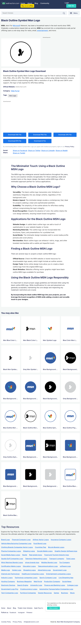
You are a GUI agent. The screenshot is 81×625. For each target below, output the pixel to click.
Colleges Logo (72, 585)
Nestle (24, 555)
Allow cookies (53, 608)
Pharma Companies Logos (11, 551)
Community (44, 3)
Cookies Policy (6, 622)
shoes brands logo (32, 562)
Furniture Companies (28, 593)
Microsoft (16, 26)
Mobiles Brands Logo (49, 562)
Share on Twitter (34, 151)
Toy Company (64, 562)
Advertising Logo (44, 570)
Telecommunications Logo (48, 566)
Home (23, 3)
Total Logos (70, 559)
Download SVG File (14, 135)
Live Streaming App (66, 578)
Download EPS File (14, 141)
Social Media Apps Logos (10, 555)
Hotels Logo (16, 570)
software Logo (65, 566)
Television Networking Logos (36, 559)
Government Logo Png (9, 589)
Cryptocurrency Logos (28, 589)
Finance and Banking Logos (54, 585)
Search (65, 13)
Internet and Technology (10, 574)
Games (56, 593)
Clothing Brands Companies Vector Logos (17, 547)
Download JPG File (65, 135)
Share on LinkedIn (48, 151)
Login (67, 3)
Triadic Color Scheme (25, 608)
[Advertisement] (61, 52)
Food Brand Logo (39, 543)
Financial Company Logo (21, 540)
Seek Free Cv (38, 608)
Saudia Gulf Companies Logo (12, 559)
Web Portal (15, 91)
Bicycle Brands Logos (56, 547)
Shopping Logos (29, 570)
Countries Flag (40, 547)
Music (72, 593)
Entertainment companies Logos (58, 574)
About (29, 3)
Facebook (13, 612)
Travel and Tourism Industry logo (56, 555)
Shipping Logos (29, 551)
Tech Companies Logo (9, 593)
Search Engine (22, 585)
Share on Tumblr (19, 153)
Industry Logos (7, 578)
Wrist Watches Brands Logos (12, 562)
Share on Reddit (62, 151)
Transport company (56, 559)
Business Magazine (24, 581)
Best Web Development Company (68, 622)
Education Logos (29, 566)
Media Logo (5, 570)
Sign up (71, 6)
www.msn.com (21, 87)
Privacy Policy (17, 622)
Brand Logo (5, 540)
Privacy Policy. (69, 146)
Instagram (21, 612)
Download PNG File (40, 135)
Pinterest (29, 612)
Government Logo (60, 570)
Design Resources (45, 593)
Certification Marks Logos (11, 566)
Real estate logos (35, 555)
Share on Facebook (20, 151)
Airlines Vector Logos (41, 540)
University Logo (36, 585)
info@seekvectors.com (31, 622)
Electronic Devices (8, 585)
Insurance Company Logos (61, 540)
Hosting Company (8, 581)
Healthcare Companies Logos (33, 574)
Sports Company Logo (48, 578)
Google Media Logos (45, 551)
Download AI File (40, 141)
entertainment (42, 30)
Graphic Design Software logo (66, 551)
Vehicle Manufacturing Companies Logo (16, 543)
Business (64, 593)
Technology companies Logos (26, 578)
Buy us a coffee (27, 6)
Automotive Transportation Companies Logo (56, 589)
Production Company (52, 581)
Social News (66, 581)
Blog (36, 3)
